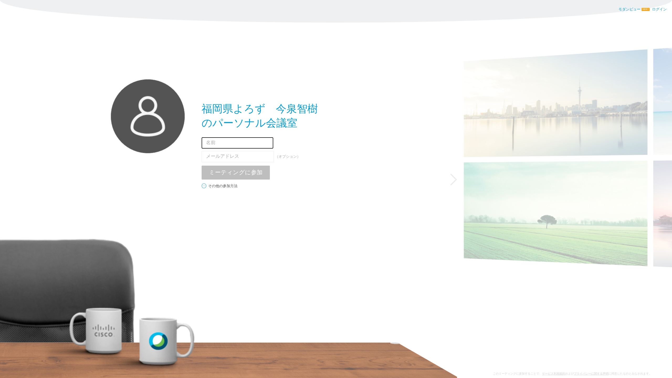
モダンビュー (629, 9)
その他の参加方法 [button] (223, 186)
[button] (453, 179)
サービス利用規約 (553, 373)
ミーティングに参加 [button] (235, 173)
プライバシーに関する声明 (591, 373)
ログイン (659, 9)
